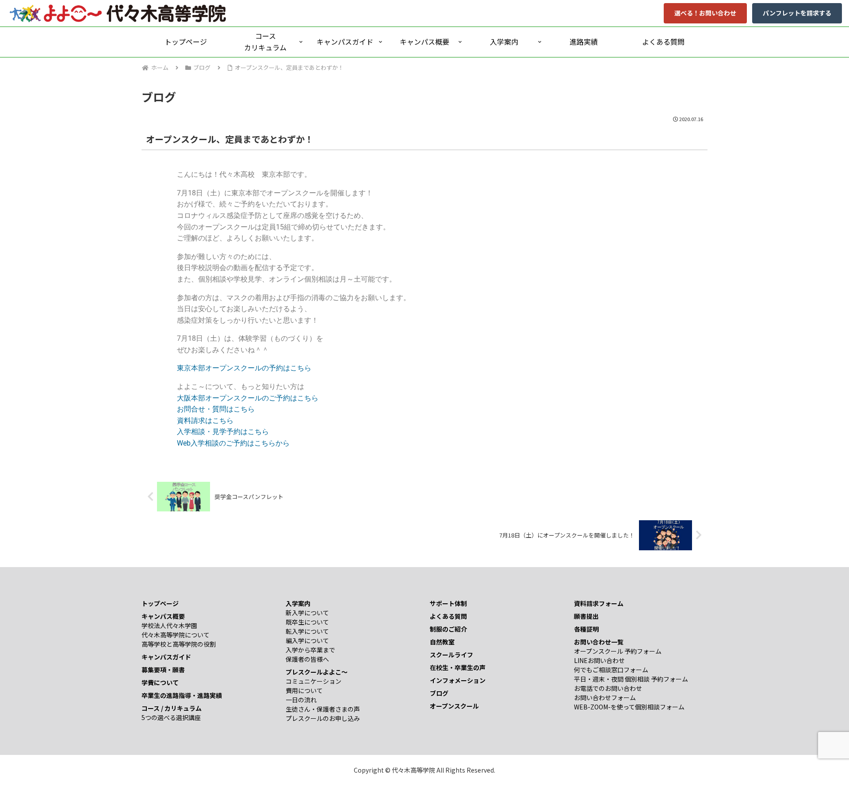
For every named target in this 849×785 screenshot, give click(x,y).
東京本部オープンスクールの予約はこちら (244, 368)
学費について (160, 682)
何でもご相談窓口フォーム (611, 669)
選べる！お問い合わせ (705, 12)
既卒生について (307, 621)
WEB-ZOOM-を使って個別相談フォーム (629, 706)
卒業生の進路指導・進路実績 (182, 695)
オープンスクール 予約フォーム (618, 651)
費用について (304, 690)
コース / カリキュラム (172, 708)
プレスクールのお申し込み (323, 718)
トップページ (160, 603)
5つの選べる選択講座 (171, 717)
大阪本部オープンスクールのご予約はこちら (247, 398)
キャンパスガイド (166, 656)
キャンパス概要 (163, 616)
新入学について (307, 612)
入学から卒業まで (310, 649)
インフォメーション (458, 680)
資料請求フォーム (598, 603)
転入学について (307, 631)
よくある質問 (448, 616)
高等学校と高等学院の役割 (179, 644)
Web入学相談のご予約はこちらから (233, 443)
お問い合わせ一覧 (598, 641)
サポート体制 (448, 603)
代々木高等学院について (176, 634)
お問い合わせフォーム (605, 697)
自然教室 (442, 641)
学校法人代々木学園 (169, 625)
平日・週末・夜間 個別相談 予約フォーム (631, 678)
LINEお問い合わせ (599, 660)
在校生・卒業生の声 (458, 667)
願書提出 (586, 616)
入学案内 (298, 603)
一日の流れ (301, 699)
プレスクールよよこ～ (317, 671)
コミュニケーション (313, 681)
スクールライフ (451, 654)
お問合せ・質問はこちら (216, 409)
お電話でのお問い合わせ (608, 688)
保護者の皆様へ (307, 659)
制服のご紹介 (448, 629)
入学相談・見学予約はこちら (223, 431)
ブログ (439, 693)
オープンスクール (454, 705)
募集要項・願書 (163, 669)
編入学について (307, 640)
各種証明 (586, 629)
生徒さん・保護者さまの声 (323, 709)
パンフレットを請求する (797, 12)
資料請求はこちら (205, 420)
